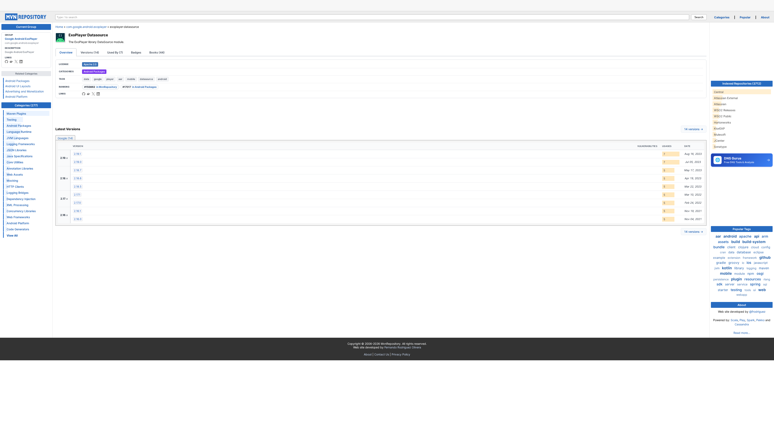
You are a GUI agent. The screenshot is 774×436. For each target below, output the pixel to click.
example (719, 258)
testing (737, 290)
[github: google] (6, 61)
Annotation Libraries (20, 168)
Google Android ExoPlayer (21, 38)
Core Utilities (15, 162)
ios (749, 263)
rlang (767, 279)
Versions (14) (90, 52)
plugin (737, 279)
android (162, 79)
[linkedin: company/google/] (21, 61)
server (730, 284)
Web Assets (15, 174)
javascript (761, 263)
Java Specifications (20, 156)
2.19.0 (77, 162)
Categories (721, 17)
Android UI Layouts (17, 86)
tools (748, 290)
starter (723, 290)
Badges (136, 52)
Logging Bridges (18, 192)
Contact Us (381, 354)
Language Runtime (19, 131)
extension (734, 257)
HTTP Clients (15, 186)
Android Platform (16, 96)
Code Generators (18, 229)
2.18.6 (77, 178)
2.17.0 (77, 202)
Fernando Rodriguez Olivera (402, 347)
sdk (720, 284)
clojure (743, 247)
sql (765, 284)
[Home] (26, 19)
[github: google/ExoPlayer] (83, 93)
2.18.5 (77, 186)
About (765, 17)
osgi (760, 273)
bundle (719, 247)
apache (745, 236)
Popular (745, 17)
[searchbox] (372, 17)
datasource (146, 79)
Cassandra (742, 324)
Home (59, 26)
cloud (755, 247)
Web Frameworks (18, 217)
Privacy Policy (401, 354)
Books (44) (157, 52)
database (744, 252)
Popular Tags (742, 229)
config (765, 247)
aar (120, 79)
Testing (12, 119)
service (742, 284)
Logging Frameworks (21, 144)
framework (750, 257)
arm (765, 236)
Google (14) (65, 138)
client (732, 247)
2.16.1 (77, 211)
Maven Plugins (16, 113)
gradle (721, 263)
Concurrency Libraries (21, 211)
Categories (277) (26, 105)
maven (764, 268)
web (762, 290)
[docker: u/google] (11, 61)
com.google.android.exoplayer (86, 26)
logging (752, 268)
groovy (734, 263)
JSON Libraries (17, 150)
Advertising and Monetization (24, 91)
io (743, 262)
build (736, 242)
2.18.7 (77, 170)
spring (756, 284)
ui (755, 290)
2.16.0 (77, 219)
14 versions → (693, 129)
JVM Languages (18, 138)
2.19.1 (77, 153)
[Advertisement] (387, 5)
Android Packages (17, 81)
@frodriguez (757, 311)
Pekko (760, 320)
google (98, 79)
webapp (741, 294)
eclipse (758, 252)
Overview (66, 52)
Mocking (12, 180)
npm (751, 273)
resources (753, 279)
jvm (717, 268)
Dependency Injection (21, 199)
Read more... (741, 332)
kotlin (727, 268)
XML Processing (17, 205)
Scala (734, 320)
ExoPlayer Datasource (88, 35)
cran (723, 252)
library (739, 268)
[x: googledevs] (16, 61)
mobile (131, 79)
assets (724, 242)
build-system (754, 242)
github (765, 257)
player (110, 79)
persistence (721, 279)
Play (742, 320)
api (757, 236)
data (86, 79)
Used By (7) (115, 52)
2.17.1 (77, 194)
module (740, 274)
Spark (751, 320)
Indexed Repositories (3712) (741, 83)
